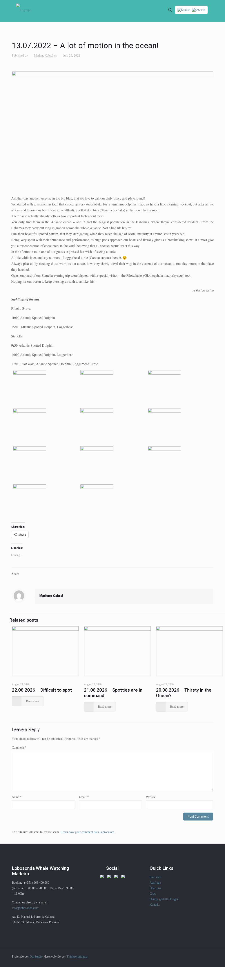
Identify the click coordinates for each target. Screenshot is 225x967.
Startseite (155, 877)
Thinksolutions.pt (77, 956)
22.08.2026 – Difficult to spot (42, 690)
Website (151, 797)
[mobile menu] (154, 10)
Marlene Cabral (43, 55)
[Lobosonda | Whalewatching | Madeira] (23, 10)
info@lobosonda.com (25, 908)
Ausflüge (155, 882)
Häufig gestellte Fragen (164, 899)
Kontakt (155, 904)
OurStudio (36, 956)
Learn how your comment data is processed (87, 832)
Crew (153, 893)
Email (84, 797)
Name (17, 797)
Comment (19, 747)
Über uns (155, 888)
